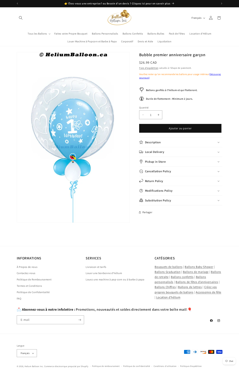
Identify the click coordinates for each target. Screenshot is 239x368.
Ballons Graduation (167, 272)
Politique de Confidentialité (33, 292)
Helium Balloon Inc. (34, 366)
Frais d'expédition (148, 67)
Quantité (144, 107)
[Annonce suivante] (221, 3)
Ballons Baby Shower (199, 267)
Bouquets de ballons (168, 267)
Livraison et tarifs (96, 267)
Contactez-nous (26, 273)
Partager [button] (147, 212)
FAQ (19, 298)
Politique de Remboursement (34, 279)
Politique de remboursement (106, 366)
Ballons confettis (182, 277)
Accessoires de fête (208, 292)
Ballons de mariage (196, 272)
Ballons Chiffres (165, 287)
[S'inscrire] (80, 320)
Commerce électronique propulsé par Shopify (66, 366)
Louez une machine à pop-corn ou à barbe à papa (115, 279)
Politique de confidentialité (136, 366)
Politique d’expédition (191, 366)
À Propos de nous (27, 267)
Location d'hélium (168, 297)
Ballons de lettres (190, 287)
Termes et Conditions (29, 286)
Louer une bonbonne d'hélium (104, 273)
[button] (21, 18)
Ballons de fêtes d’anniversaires (197, 282)
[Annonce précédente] (17, 3)
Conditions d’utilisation (165, 366)
